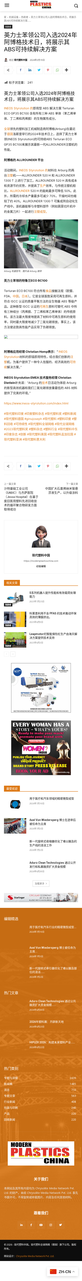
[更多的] (66, 70)
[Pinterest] (48, 70)
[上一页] (6, 654)
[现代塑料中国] (6, 60)
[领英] (30, 70)
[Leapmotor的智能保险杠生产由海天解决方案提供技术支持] (15, 640)
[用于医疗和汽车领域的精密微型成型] (15, 804)
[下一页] (12, 654)
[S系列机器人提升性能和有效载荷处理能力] (15, 598)
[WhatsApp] (57, 70)
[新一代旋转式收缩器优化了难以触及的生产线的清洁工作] (15, 847)
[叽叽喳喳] (39, 70)
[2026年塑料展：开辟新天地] (15, 1027)
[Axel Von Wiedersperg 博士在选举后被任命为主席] (15, 826)
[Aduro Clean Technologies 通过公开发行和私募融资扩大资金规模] (15, 868)
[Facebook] (20, 70)
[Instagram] (51, 1225)
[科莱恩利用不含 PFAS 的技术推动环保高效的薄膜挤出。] (15, 619)
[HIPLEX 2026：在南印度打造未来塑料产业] (15, 1048)
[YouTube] (41, 1225)
